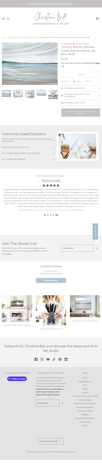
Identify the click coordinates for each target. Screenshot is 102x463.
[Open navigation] (3, 18)
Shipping (85, 415)
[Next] (77, 3)
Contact (85, 393)
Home (4, 37)
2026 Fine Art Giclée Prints (85, 321)
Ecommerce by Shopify (68, 452)
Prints (85, 385)
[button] (6, 93)
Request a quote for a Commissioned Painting (80, 112)
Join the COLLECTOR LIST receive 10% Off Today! (51, 4)
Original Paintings (85, 382)
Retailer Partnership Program (85, 404)
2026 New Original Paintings (17, 325)
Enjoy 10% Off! (95, 231)
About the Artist (85, 400)
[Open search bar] (9, 18)
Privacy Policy (85, 422)
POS (55, 452)
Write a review (51, 280)
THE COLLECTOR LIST (48, 378)
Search (85, 426)
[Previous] (24, 3)
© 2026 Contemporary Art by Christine (40, 452)
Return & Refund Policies (85, 418)
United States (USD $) (49, 441)
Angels (85, 389)
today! (8, 254)
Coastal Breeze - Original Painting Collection (23, 37)
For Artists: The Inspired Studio (85, 396)
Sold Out (80, 75)
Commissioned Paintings (51, 329)
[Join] (96, 248)
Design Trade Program (85, 407)
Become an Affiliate (85, 411)
